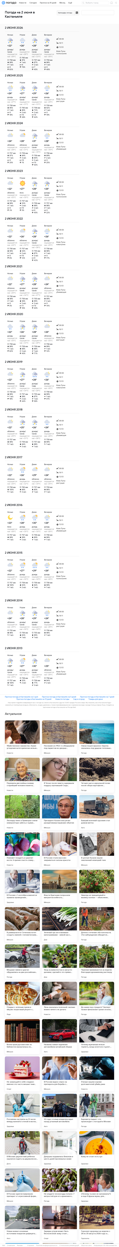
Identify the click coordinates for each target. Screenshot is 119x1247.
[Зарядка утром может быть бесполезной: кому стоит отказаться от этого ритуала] (59, 1223)
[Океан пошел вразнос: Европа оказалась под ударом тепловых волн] (96, 737)
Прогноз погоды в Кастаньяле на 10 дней (33, 699)
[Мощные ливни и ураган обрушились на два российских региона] (22, 961)
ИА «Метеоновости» (110, 1245)
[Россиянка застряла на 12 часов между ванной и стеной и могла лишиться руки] (22, 1111)
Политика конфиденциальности (46, 1245)
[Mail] (3, 3)
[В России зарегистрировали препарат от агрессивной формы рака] (22, 1185)
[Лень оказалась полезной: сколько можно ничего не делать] (59, 999)
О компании (11, 1245)
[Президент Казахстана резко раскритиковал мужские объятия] (59, 812)
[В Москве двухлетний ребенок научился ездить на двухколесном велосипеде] (22, 1148)
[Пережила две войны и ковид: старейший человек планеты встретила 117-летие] (22, 775)
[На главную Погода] (10, 3)
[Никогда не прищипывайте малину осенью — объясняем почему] (96, 887)
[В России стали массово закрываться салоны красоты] (59, 849)
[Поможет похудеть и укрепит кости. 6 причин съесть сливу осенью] (22, 849)
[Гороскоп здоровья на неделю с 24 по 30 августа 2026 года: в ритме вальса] (96, 1223)
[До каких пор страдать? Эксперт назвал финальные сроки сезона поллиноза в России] (96, 999)
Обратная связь (86, 1245)
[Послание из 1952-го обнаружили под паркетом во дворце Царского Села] (59, 737)
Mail (3, 1245)
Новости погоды (62, 699)
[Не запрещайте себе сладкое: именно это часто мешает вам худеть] (22, 1073)
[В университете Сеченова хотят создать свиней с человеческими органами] (22, 924)
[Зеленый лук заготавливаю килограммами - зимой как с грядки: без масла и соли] (59, 924)
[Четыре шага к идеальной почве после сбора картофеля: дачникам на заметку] (96, 775)
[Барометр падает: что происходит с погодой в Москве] (96, 1111)
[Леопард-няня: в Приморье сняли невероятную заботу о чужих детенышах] (22, 812)
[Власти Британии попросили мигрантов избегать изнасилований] (59, 887)
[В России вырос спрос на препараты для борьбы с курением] (59, 1073)
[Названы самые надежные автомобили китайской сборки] (59, 1036)
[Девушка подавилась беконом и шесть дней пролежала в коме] (59, 1148)
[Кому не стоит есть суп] (96, 1148)
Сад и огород (78, 699)
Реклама (20, 1245)
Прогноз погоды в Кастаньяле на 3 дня (21, 697)
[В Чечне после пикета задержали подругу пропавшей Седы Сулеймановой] (59, 775)
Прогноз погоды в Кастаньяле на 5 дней (59, 697)
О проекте (30, 1245)
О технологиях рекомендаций (69, 1245)
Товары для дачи (95, 699)
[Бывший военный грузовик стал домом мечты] (96, 812)
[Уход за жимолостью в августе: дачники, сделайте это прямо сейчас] (59, 961)
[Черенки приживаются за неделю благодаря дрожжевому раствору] (96, 961)
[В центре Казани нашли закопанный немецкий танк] (96, 849)
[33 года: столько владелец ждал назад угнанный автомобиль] (59, 1111)
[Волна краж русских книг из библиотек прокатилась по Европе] (22, 1036)
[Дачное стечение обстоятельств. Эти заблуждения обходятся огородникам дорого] (96, 924)
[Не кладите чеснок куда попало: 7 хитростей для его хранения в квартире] (59, 1185)
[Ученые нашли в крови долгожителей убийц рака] (96, 1073)
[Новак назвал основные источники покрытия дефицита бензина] (22, 1223)
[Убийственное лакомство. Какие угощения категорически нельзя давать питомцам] (22, 737)
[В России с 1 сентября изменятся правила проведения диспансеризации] (22, 887)
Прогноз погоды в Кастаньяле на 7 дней (97, 697)
